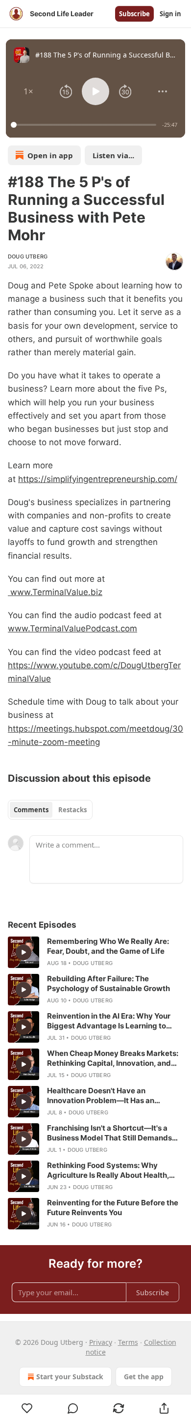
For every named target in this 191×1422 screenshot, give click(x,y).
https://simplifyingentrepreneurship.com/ (97, 479)
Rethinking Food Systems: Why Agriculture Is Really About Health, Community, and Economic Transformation (108, 1170)
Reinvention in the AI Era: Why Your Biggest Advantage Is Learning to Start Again (108, 1021)
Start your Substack (69, 1376)
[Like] (27, 1408)
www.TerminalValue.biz (55, 592)
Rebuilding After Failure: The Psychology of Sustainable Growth (108, 983)
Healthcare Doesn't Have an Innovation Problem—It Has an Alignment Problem (100, 1096)
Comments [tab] (31, 809)
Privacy (100, 1342)
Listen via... (113, 155)
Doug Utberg (28, 256)
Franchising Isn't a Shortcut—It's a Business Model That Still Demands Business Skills (109, 1133)
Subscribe (134, 13)
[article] (95, 952)
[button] (28, 91)
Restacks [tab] (72, 809)
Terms (128, 1342)
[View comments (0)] (73, 1408)
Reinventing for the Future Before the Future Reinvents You (112, 1207)
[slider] (85, 125)
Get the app (144, 1376)
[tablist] (50, 810)
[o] (23, 952)
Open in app (50, 155)
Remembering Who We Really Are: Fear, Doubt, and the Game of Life (108, 946)
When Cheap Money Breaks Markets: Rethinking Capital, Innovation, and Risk (112, 1058)
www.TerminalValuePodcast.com (72, 628)
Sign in (170, 13)
